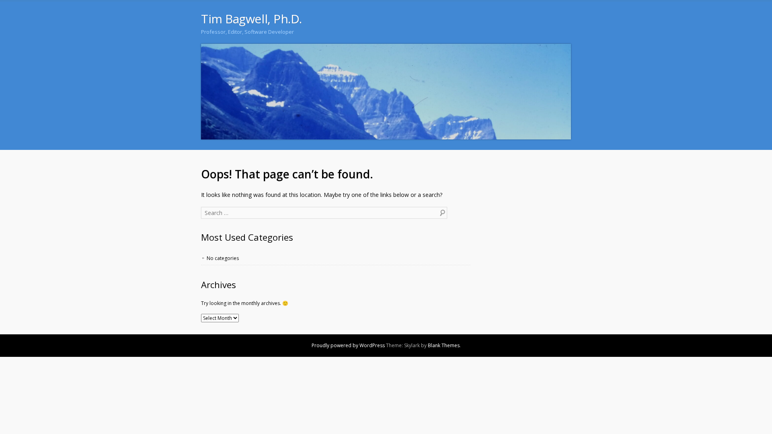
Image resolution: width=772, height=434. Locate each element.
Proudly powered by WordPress (348, 345)
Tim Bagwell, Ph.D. (251, 18)
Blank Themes (444, 345)
